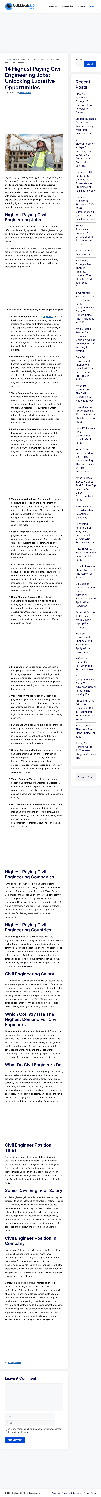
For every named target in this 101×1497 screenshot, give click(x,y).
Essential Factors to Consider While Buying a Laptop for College (85, 620)
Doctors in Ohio (85, 777)
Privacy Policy (90, 1493)
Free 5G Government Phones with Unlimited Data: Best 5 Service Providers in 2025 (84, 368)
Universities (67, 6)
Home (7, 59)
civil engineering (14, 1363)
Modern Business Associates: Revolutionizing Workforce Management (86, 126)
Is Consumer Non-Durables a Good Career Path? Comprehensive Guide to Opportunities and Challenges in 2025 (85, 307)
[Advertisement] (50, 31)
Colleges (53, 6)
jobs (92, 6)
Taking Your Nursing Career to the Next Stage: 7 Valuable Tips (86, 750)
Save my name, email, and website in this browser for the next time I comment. (34, 1430)
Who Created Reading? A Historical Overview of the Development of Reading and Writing (85, 339)
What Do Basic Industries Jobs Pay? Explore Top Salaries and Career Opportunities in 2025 (86, 489)
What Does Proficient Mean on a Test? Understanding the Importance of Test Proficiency (85, 460)
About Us (56, 1493)
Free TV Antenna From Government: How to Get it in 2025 (86, 435)
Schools (81, 6)
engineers (48, 316)
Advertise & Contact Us (72, 1493)
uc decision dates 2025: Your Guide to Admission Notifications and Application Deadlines (86, 594)
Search (79, 59)
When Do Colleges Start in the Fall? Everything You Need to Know (85, 393)
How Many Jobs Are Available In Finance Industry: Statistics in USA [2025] (86, 414)
